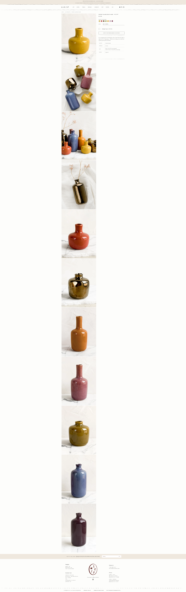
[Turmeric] (108, 21)
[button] (79, 7)
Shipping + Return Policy (71, 576)
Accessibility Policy (70, 580)
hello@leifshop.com (114, 568)
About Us (67, 566)
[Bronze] (103, 21)
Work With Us (68, 567)
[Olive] (106, 21)
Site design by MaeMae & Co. (114, 590)
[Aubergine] (112, 21)
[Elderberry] (110, 21)
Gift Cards (68, 577)
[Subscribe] (119, 556)
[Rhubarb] (101, 21)
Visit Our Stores (69, 568)
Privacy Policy (87, 590)
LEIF (69, 590)
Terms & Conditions (99, 590)
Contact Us (68, 581)
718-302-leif (112, 567)
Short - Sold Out (105, 24)
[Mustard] (99, 21)
